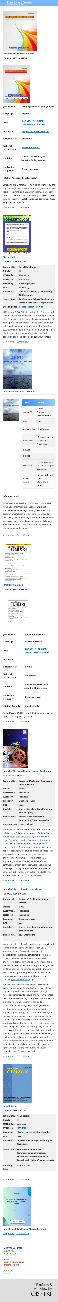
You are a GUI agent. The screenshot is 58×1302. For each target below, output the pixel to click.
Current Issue (22, 207)
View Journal (8, 207)
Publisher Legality (24, 836)
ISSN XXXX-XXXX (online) (37, 652)
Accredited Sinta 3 (31, 147)
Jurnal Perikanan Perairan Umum (19, 391)
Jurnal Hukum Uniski (13, 584)
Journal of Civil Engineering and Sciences (22, 889)
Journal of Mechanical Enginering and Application (27, 771)
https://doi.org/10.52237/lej (36, 131)
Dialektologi (9, 257)
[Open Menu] (3, 3)
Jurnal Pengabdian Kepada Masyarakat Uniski (25, 1229)
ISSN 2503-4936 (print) (33, 120)
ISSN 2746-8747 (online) (33, 124)
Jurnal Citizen (9, 1106)
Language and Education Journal (18, 53)
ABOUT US (9, 1251)
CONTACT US (10, 1253)
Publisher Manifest (20, 979)
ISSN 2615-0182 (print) (36, 648)
